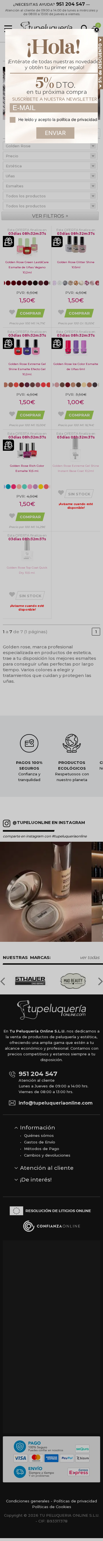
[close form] (96, 30)
